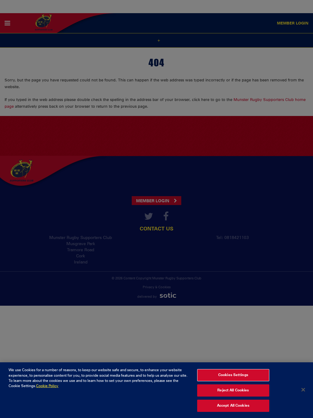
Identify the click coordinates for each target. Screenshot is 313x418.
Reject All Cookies (233, 390)
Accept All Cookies (233, 405)
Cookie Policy (47, 386)
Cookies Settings (233, 375)
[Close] (303, 389)
